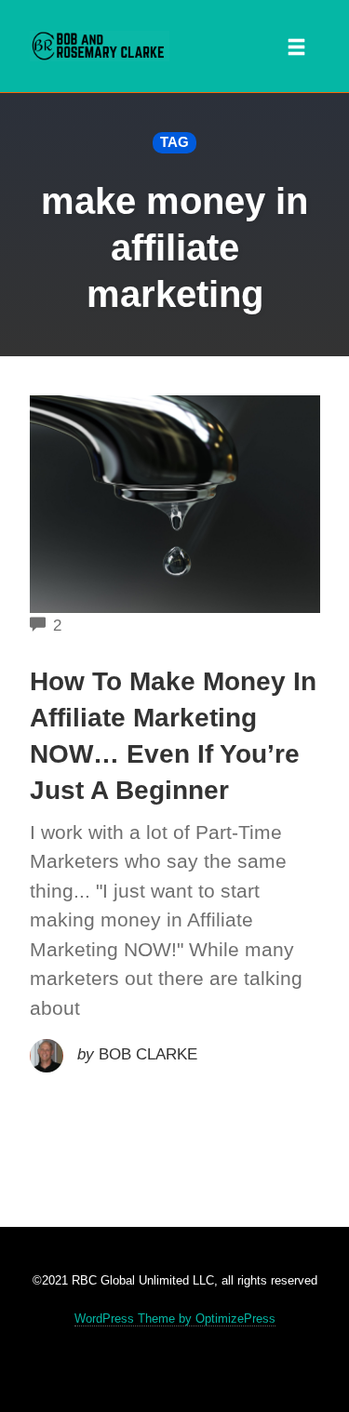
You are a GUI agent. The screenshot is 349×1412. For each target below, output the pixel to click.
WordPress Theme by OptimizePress (174, 1318)
